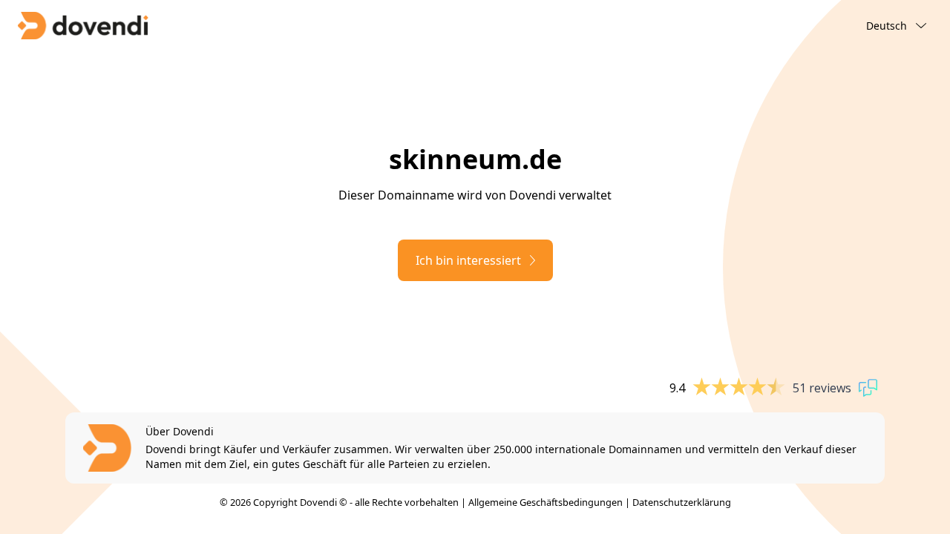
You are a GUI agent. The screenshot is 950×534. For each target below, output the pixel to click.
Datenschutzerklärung (681, 502)
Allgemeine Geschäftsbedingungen (545, 502)
